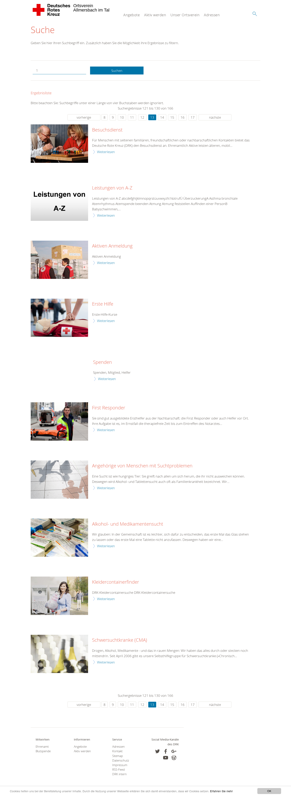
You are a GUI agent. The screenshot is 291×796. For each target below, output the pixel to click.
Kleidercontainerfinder (115, 582)
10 (122, 117)
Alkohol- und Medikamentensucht (127, 524)
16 (182, 117)
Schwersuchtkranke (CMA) (119, 640)
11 (132, 117)
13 (152, 117)
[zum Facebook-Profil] (157, 751)
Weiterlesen (106, 152)
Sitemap (117, 756)
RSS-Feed (118, 769)
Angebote (131, 14)
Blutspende (43, 751)
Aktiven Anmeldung (112, 246)
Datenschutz (120, 760)
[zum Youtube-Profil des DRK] (165, 757)
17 (193, 117)
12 (142, 117)
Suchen (116, 70)
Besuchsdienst (107, 130)
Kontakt (117, 751)
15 (172, 117)
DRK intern (119, 774)
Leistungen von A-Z (112, 188)
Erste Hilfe (102, 304)
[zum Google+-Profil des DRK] (173, 751)
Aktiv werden (155, 14)
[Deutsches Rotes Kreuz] (51, 10)
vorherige (84, 117)
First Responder (108, 408)
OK (269, 791)
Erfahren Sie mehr (221, 791)
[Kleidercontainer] (59, 596)
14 (162, 117)
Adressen (212, 14)
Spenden (102, 362)
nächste (215, 117)
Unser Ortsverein (185, 14)
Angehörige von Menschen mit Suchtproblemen (142, 466)
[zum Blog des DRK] (173, 757)
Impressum (119, 765)
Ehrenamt (42, 746)
